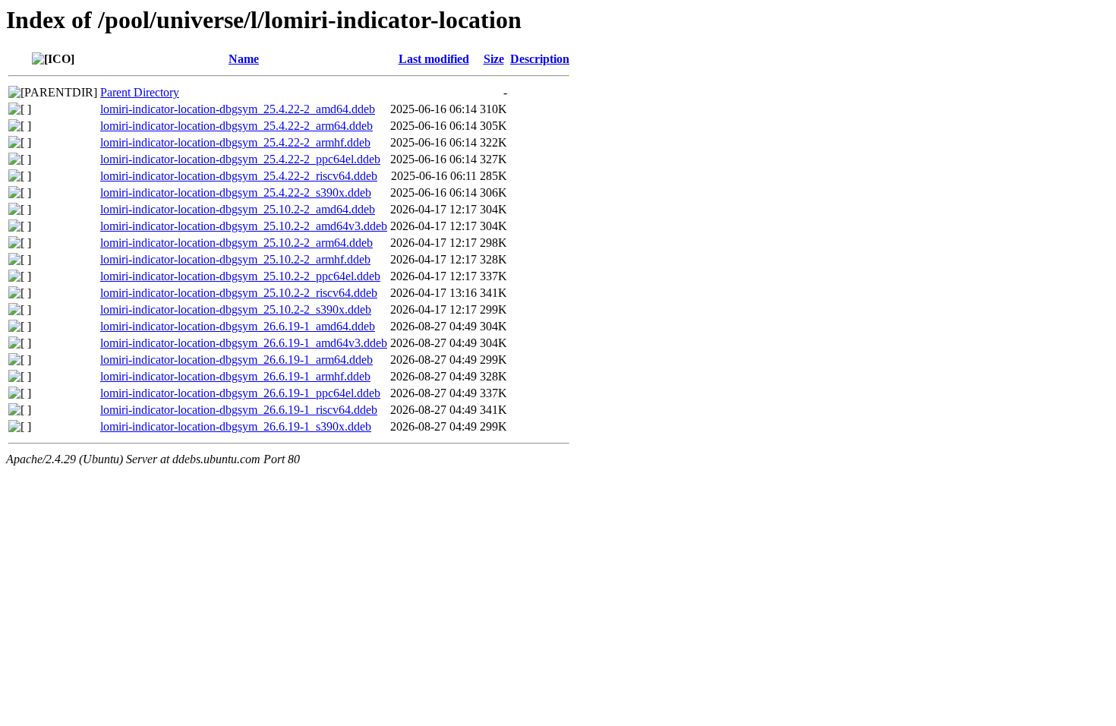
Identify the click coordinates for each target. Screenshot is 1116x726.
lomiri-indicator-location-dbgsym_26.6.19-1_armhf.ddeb (235, 376)
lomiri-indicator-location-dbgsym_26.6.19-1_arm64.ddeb (236, 359)
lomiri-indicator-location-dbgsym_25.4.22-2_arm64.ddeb (236, 125)
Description (539, 58)
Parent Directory (139, 92)
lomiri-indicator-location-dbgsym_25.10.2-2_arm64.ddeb (236, 242)
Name (244, 58)
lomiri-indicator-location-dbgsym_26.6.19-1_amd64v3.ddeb (243, 342)
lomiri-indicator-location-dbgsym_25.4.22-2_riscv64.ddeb (238, 175)
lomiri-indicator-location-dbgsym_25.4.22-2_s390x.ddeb (235, 192)
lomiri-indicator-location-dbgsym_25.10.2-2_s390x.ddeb (235, 309)
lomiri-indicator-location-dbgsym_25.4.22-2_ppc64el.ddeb (240, 159)
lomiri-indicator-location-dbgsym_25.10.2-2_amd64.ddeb (237, 209)
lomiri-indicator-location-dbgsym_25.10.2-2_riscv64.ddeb (238, 292)
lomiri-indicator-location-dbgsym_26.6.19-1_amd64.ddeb (237, 326)
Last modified (434, 58)
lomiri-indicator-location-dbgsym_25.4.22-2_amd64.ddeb (237, 109)
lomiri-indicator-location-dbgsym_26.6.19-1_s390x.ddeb (235, 426)
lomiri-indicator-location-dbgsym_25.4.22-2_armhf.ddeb (235, 142)
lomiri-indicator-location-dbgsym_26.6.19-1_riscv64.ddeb (238, 409)
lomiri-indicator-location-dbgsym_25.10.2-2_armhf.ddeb (235, 259)
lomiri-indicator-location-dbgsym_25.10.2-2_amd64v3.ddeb (243, 225)
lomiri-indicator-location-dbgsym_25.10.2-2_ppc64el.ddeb (240, 276)
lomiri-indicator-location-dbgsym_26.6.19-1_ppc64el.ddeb (240, 393)
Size (494, 58)
